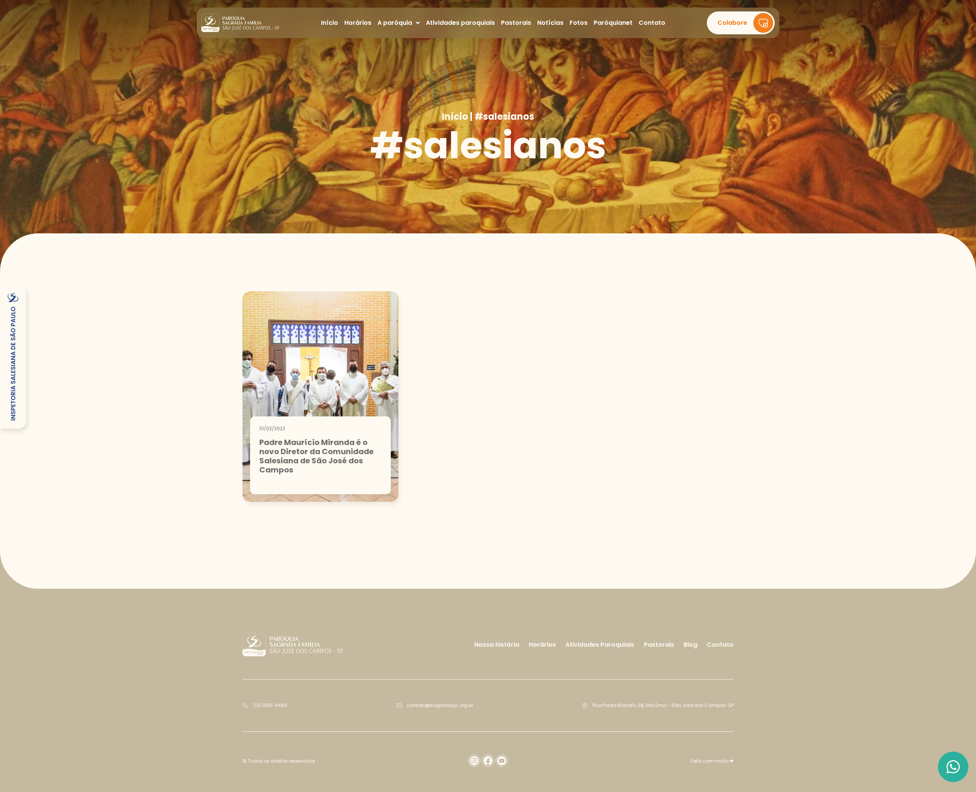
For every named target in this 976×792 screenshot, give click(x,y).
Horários (542, 644)
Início (455, 116)
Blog (690, 644)
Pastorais (659, 644)
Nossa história (496, 644)
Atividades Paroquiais (599, 644)
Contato (720, 644)
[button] (741, 22)
